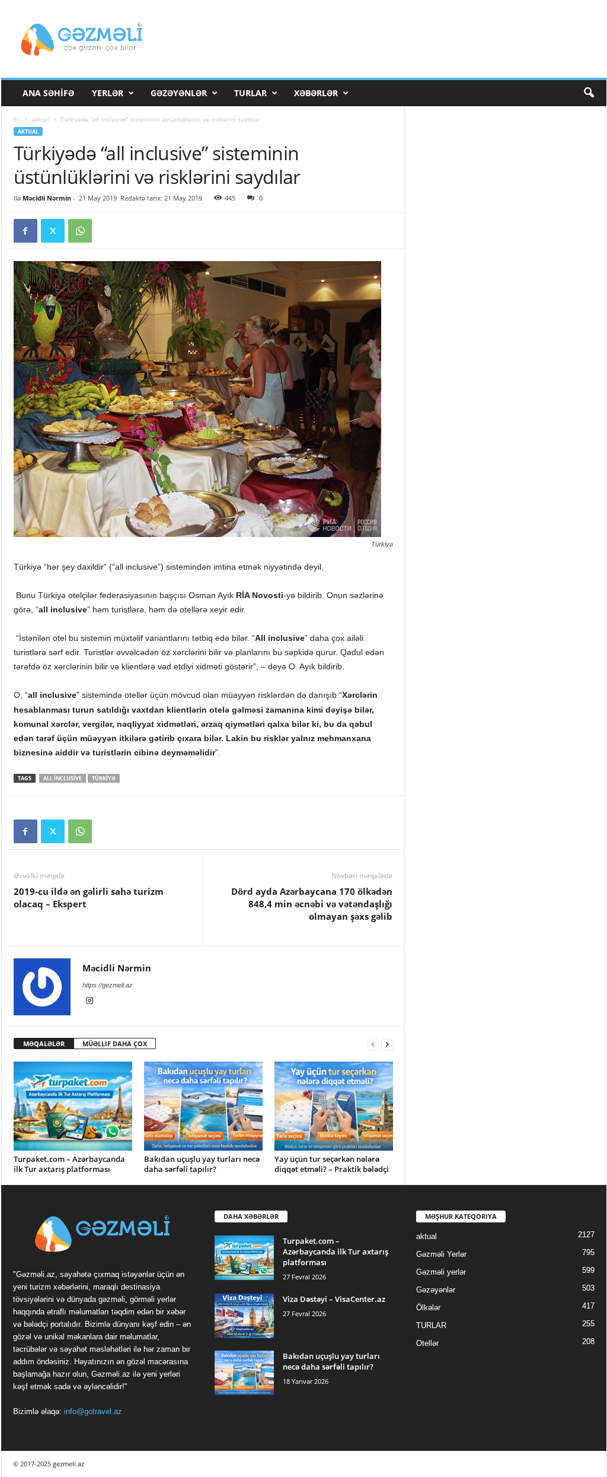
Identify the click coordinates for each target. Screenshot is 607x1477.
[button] (589, 93)
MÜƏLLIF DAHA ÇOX (114, 1043)
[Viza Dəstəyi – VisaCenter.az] (244, 1316)
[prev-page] (373, 1044)
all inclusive (62, 778)
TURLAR (250, 93)
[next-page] (387, 1044)
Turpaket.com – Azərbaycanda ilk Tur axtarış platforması (69, 1164)
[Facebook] (25, 231)
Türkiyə (104, 778)
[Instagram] (89, 1002)
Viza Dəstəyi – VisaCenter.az (334, 1299)
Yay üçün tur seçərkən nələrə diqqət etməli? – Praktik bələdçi (331, 1164)
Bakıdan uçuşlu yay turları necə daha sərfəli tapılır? (202, 1164)
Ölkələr (428, 1307)
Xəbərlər (316, 93)
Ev (17, 119)
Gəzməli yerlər (441, 1272)
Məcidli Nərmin (47, 197)
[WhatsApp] (80, 231)
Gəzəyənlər (179, 93)
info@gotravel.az (93, 1411)
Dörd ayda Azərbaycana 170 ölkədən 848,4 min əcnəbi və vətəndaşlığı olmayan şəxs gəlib (311, 903)
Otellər (427, 1343)
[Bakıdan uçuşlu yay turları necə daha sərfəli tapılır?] (203, 1106)
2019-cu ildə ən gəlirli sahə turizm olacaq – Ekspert (89, 897)
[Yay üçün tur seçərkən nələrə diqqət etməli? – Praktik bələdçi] (333, 1106)
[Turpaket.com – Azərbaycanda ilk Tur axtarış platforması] (73, 1106)
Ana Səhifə (48, 93)
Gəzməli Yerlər (441, 1254)
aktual (40, 119)
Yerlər (107, 93)
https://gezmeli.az (107, 985)
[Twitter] (53, 231)
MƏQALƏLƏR (44, 1043)
